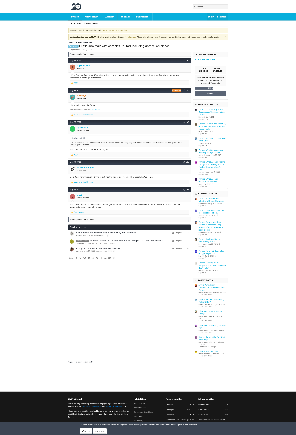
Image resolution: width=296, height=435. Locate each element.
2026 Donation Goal (205, 59)
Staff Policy (138, 421)
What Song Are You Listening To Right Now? (211, 300)
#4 (187, 162)
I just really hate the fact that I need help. (212, 338)
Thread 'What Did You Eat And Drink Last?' (212, 139)
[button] (100, 17)
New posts (76, 23)
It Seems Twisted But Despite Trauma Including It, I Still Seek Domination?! (126, 240)
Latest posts (205, 280)
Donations (142, 17)
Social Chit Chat (205, 295)
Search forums (91, 23)
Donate (210, 93)
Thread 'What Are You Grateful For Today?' (208, 180)
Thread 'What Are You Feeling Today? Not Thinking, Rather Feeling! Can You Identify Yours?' (212, 166)
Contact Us (95, 109)
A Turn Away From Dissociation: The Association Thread (212, 287)
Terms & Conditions (114, 406)
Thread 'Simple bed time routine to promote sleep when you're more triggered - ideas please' (212, 226)
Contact (125, 17)
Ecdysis (79, 235)
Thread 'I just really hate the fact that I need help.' (211, 211)
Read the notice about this (115, 30)
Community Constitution (144, 412)
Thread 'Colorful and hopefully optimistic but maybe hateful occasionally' (212, 126)
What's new (91, 17)
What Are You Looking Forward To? (212, 326)
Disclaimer (86, 406)
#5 (187, 189)
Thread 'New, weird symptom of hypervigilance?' (212, 252)
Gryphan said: (76, 138)
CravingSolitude (187, 420)
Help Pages (138, 416)
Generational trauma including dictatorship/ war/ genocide (106, 232)
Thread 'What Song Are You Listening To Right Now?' (211, 151)
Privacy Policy (96, 406)
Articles (109, 17)
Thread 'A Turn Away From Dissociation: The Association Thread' (212, 112)
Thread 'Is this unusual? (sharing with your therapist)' (212, 199)
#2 (188, 90)
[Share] (184, 60)
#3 (188, 122)
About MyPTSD (139, 403)
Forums (75, 17)
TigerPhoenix (75, 49)
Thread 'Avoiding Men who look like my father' (210, 240)
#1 (188, 60)
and (83, 114)
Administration (140, 408)
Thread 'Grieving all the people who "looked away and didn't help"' (212, 265)
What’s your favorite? (208, 351)
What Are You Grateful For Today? (210, 312)
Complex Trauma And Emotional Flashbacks (98, 248)
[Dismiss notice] (225, 30)
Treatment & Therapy (207, 347)
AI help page (130, 37)
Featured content (208, 193)
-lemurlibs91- (81, 243)
